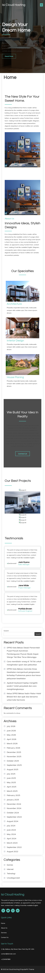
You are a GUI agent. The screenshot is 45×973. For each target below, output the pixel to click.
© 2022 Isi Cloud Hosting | (10, 969)
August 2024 (12, 821)
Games (10, 865)
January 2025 (13, 799)
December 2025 (14, 752)
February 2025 (13, 795)
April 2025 (11, 786)
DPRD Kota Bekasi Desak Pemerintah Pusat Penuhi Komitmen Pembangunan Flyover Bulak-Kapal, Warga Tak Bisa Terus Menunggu (23, 652)
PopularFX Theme (27, 969)
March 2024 (12, 843)
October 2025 (13, 761)
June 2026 (11, 730)
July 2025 (11, 774)
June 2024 (11, 830)
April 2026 (11, 739)
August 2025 (12, 769)
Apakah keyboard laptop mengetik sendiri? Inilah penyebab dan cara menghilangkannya (22, 686)
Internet (10, 869)
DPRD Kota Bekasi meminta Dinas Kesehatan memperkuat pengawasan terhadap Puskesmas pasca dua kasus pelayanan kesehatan (24, 674)
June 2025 (11, 778)
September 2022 (14, 847)
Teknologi (11, 873)
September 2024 (14, 817)
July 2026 (11, 726)
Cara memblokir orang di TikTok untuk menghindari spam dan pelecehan (24, 663)
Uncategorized (13, 878)
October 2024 (13, 812)
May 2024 (11, 834)
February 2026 (13, 748)
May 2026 (11, 735)
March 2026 (12, 743)
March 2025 (12, 791)
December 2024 (14, 804)
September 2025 (14, 765)
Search (6, 631)
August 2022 (12, 851)
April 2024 (11, 838)
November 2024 (14, 808)
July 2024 (11, 825)
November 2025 (14, 756)
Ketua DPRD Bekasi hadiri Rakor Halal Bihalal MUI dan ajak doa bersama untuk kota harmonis (24, 696)
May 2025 (11, 782)
